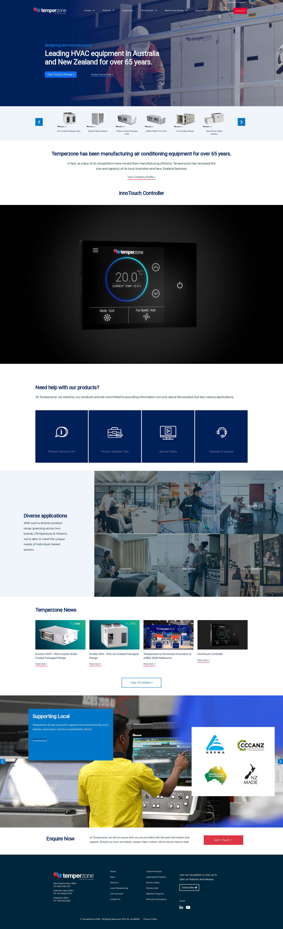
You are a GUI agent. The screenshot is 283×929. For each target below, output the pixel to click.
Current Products (154, 871)
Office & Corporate (125, 505)
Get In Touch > (223, 840)
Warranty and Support (156, 899)
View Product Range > (61, 74)
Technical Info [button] (147, 10)
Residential (188, 568)
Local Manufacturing (119, 888)
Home (112, 871)
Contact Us (240, 10)
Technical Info (152, 888)
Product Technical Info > (102, 74)
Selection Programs (155, 893)
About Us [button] (199, 10)
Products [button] (107, 10)
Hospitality (125, 568)
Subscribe (188, 887)
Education (251, 505)
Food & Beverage (251, 568)
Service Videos (153, 882)
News (112, 877)
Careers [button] (88, 10)
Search (224, 10)
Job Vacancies (116, 893)
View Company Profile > (142, 177)
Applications (127, 10)
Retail (188, 505)
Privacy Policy (150, 919)
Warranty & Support (236, 2)
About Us (114, 882)
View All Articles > (142, 682)
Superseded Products (156, 877)
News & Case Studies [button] (174, 10)
